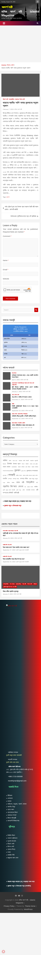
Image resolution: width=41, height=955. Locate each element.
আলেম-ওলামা (15, 460)
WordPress (28, 909)
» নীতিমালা (9, 795)
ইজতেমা (4, 464)
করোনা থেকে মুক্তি (34, 464)
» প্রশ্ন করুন (10, 809)
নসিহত (8, 482)
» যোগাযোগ (9, 798)
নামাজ (13, 482)
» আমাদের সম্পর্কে (11, 815)
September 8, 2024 (18, 427)
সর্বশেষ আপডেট (8, 367)
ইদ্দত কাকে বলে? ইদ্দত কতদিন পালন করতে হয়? (16, 547)
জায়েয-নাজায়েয (14, 423)
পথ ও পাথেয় (12, 584)
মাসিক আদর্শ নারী (18, 109)
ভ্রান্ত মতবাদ (30, 486)
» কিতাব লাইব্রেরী (11, 818)
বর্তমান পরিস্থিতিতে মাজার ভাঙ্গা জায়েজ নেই (23, 425)
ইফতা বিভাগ (14, 373)
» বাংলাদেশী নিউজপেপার (12, 821)
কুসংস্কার (4, 475)
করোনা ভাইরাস (6, 467)
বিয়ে (25, 486)
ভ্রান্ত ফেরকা (14, 413)
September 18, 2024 (18, 410)
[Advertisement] (20, 43)
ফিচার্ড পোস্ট (5, 99)
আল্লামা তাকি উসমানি (24, 460)
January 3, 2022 (8, 594)
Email (5, 270)
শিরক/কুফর (25, 413)
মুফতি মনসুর (18, 490)
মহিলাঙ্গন (35, 584)
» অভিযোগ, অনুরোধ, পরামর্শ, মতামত (16, 804)
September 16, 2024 (18, 418)
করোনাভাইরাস (14, 467)
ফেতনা (20, 486)
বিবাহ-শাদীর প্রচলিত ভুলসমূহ (10, 591)
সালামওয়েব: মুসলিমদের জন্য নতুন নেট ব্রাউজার (23, 216)
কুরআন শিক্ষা (23, 470)
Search (36, 310)
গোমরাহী (11, 474)
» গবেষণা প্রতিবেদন (11, 838)
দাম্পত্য (10, 478)
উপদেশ (23, 464)
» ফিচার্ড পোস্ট (10, 844)
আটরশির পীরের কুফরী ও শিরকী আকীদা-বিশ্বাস (24, 416)
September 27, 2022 (9, 550)
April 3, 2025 (16, 379)
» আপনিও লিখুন (10, 807)
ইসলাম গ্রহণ (16, 464)
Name (6, 260)
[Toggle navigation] (3, 23)
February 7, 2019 (8, 109)
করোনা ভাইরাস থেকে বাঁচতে (24, 467)
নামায (18, 482)
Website (6, 279)
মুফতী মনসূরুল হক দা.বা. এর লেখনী (9, 586)
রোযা (24, 490)
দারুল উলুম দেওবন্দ (33, 478)
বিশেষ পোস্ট (22, 99)
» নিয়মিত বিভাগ (10, 835)
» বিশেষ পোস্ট (10, 846)
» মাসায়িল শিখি (10, 855)
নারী (23, 482)
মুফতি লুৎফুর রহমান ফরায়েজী (9, 490)
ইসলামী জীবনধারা (21, 383)
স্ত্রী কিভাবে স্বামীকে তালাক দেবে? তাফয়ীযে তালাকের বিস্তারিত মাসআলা (25, 388)
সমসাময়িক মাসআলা (30, 490)
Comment (7, 236)
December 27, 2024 (18, 399)
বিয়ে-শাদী (16, 530)
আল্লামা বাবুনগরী (34, 460)
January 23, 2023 (8, 538)
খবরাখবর (17, 99)
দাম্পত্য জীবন (24, 479)
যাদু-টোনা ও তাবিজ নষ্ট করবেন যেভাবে (22, 397)
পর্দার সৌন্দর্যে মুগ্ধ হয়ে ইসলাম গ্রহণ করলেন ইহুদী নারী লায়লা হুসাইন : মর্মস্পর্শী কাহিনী (21, 208)
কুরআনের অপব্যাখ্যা (32, 471)
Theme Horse (30, 906)
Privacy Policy (9, 906)
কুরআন (8, 197)
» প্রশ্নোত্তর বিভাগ (12, 812)
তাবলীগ (5, 479)
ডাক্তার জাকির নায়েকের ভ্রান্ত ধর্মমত (30, 475)
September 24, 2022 (9, 561)
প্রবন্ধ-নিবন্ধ (20, 413)
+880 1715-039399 (15, 776)
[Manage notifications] (3, 951)
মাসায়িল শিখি (14, 384)
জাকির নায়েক (19, 475)
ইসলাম (9, 463)
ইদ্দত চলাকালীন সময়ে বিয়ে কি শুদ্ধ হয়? (14, 559)
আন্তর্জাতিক (11, 99)
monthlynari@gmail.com (17, 781)
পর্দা (37, 482)
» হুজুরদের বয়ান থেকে (12, 858)
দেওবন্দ (4, 482)
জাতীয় (13, 403)
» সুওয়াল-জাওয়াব (11, 841)
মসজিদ (36, 486)
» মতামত (8, 801)
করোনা (27, 464)
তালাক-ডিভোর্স (14, 383)
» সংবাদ (8, 852)
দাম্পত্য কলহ (16, 478)
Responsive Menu (38, 1)
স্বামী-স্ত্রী (16, 493)
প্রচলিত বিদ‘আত (10, 486)
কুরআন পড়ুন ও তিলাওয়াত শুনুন (12, 506)
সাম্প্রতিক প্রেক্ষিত (21, 423)
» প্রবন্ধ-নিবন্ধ (10, 849)
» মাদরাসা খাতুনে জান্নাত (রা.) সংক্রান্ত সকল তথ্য (17, 501)
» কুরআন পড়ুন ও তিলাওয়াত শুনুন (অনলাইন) (18, 886)
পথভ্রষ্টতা (30, 482)
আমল (13, 394)
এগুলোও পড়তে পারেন (9, 524)
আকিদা (5, 460)
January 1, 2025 (17, 391)
